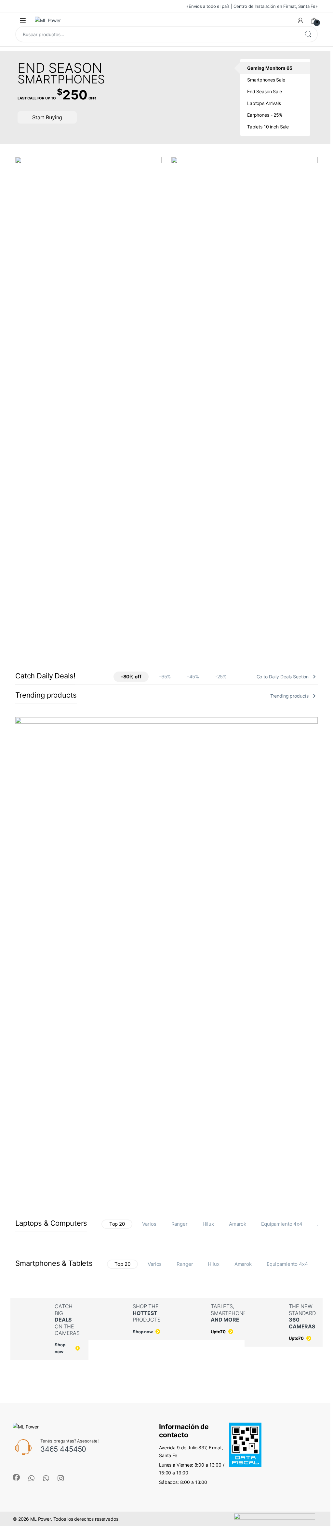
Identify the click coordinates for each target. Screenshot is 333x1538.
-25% (221, 676)
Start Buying (47, 117)
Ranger (179, 1224)
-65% (165, 676)
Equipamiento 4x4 (281, 1224)
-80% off (131, 676)
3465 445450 (63, 1449)
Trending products (289, 696)
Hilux (208, 1224)
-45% (193, 676)
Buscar (308, 34)
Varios (149, 1224)
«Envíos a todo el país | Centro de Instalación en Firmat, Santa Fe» (252, 6)
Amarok (237, 1224)
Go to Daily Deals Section (283, 676)
